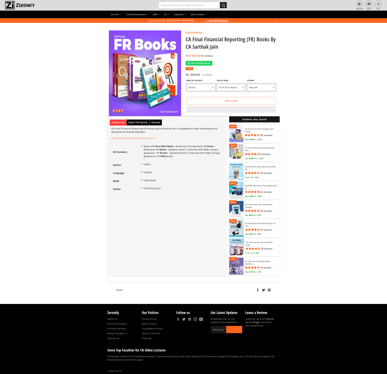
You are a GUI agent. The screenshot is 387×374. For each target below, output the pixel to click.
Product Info (118, 122)
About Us (112, 318)
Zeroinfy (118, 371)
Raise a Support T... (117, 333)
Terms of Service (151, 333)
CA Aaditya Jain (235, 356)
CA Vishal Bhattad (191, 356)
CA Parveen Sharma (118, 356)
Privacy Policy (149, 318)
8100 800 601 (188, 20)
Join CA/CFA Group (200, 63)
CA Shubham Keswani (143, 356)
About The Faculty (138, 122)
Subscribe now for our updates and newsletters (224, 320)
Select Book (222, 80)
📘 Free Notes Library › (217, 20)
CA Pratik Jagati (134, 359)
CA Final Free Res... (117, 323)
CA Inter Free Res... (117, 328)
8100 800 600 (173, 20)
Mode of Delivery (194, 80)
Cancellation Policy (152, 328)
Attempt (250, 80)
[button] (193, 55)
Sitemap (146, 338)
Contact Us (113, 338)
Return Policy (149, 323)
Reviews (155, 122)
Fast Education (194, 32)
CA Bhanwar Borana (168, 356)
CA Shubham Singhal (258, 356)
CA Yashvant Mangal (214, 356)
